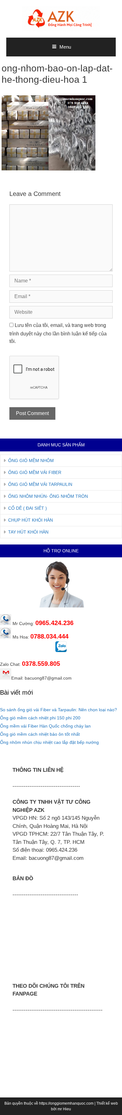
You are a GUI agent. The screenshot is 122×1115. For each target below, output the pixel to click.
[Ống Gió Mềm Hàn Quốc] (61, 18)
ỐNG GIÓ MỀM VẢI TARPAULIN (40, 484)
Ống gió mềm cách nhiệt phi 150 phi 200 (40, 717)
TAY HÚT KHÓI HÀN (28, 531)
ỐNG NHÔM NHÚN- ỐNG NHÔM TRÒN (48, 496)
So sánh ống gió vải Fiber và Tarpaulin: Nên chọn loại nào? (58, 709)
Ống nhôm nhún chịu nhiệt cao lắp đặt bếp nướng (49, 742)
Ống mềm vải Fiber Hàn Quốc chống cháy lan (45, 725)
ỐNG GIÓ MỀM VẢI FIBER (34, 472)
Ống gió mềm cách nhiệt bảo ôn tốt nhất (40, 734)
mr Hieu (64, 1109)
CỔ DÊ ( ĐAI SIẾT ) (27, 508)
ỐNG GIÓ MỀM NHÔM (31, 460)
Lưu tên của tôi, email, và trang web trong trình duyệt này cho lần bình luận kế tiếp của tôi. (58, 333)
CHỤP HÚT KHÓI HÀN (30, 520)
